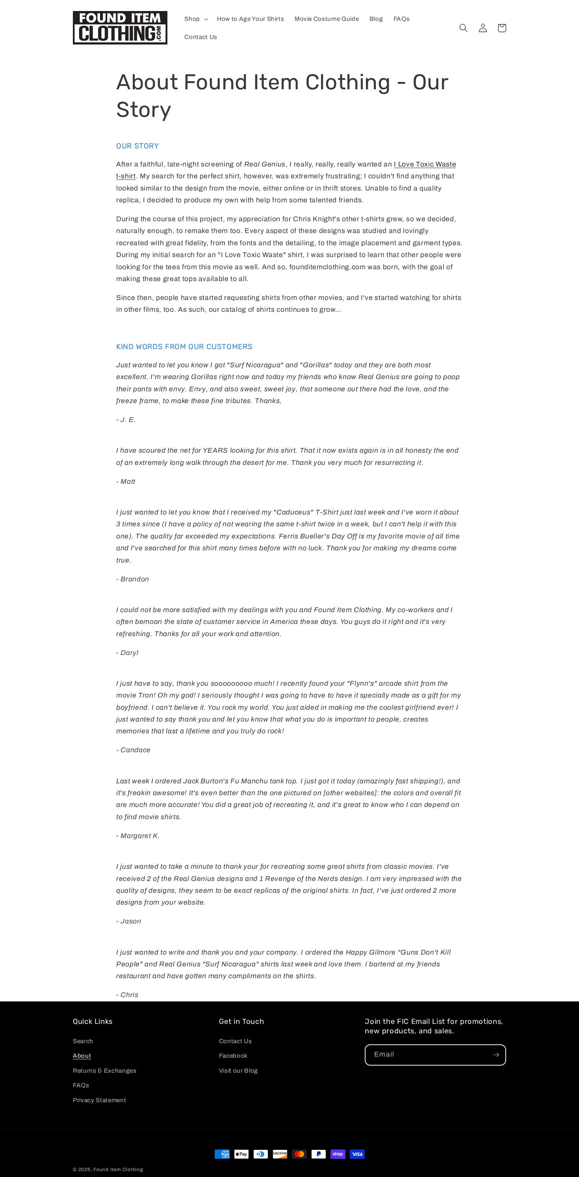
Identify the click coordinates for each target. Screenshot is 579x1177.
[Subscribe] (495, 1055)
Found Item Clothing (118, 1169)
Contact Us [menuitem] (235, 1041)
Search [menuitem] (83, 1041)
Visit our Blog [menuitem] (238, 1070)
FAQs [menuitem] (81, 1085)
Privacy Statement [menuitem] (99, 1100)
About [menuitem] (82, 1055)
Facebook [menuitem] (233, 1055)
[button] (195, 19)
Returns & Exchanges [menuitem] (105, 1070)
